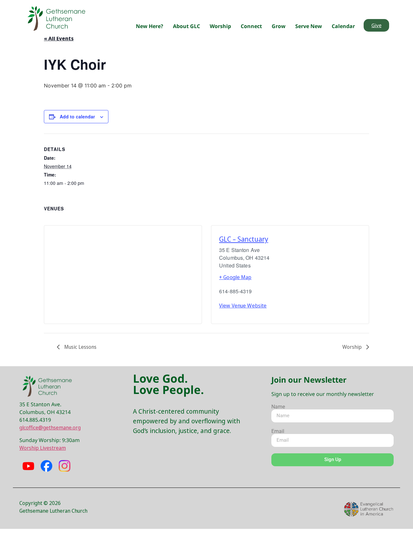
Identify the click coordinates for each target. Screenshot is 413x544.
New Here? (149, 26)
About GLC (186, 26)
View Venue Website (243, 305)
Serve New (308, 26)
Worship (220, 26)
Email (277, 431)
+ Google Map (235, 277)
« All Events (59, 38)
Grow (279, 26)
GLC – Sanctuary (243, 239)
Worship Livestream (42, 447)
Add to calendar (77, 116)
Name (278, 406)
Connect (251, 26)
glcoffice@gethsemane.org (50, 427)
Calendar (343, 26)
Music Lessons (79, 346)
